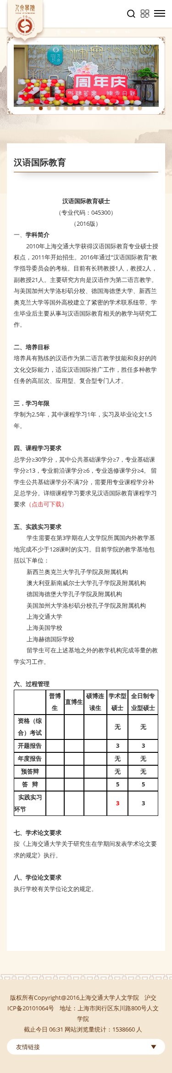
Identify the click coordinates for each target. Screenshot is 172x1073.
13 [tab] (131, 108)
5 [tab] (65, 108)
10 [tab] (107, 108)
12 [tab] (123, 108)
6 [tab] (74, 108)
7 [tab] (82, 108)
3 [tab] (49, 108)
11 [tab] (115, 108)
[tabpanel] (86, 76)
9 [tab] (98, 108)
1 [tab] (32, 108)
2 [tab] (41, 108)
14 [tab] (140, 108)
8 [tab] (90, 108)
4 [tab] (57, 108)
